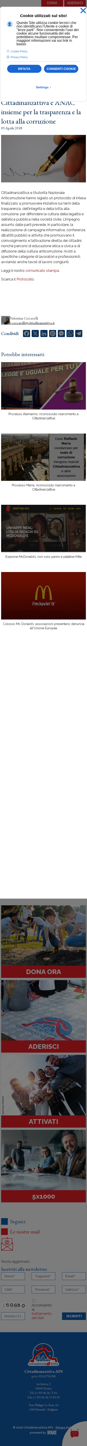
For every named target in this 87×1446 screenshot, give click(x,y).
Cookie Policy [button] (19, 51)
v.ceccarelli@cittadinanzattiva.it (32, 323)
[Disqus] (43, 711)
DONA (52, 3)
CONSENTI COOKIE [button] (61, 69)
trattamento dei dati (42, 1316)
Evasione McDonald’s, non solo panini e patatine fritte (43, 556)
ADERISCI (75, 3)
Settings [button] (43, 87)
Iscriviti (74, 1316)
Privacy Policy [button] (19, 57)
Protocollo (25, 279)
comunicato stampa (42, 270)
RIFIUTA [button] (24, 69)
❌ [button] (83, 11)
